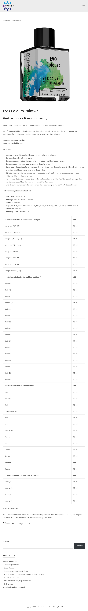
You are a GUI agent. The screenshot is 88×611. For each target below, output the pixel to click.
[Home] (8, 6)
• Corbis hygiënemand (11, 565)
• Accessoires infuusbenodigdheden (16, 571)
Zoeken (6, 541)
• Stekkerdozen (8, 584)
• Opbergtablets (8, 568)
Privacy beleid (58, 607)
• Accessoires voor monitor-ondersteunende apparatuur (23, 574)
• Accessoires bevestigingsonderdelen (17, 581)
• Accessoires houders (11, 577)
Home (5, 20)
